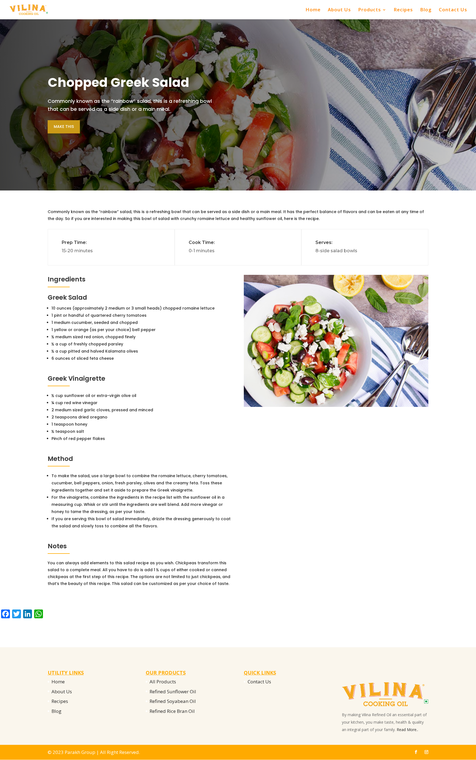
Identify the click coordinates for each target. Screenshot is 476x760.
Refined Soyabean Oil (173, 701)
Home (313, 10)
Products (369, 10)
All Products (163, 681)
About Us (339, 10)
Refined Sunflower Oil (173, 691)
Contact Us (453, 10)
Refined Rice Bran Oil (172, 711)
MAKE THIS (64, 126)
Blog (426, 10)
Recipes (403, 10)
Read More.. (407, 729)
